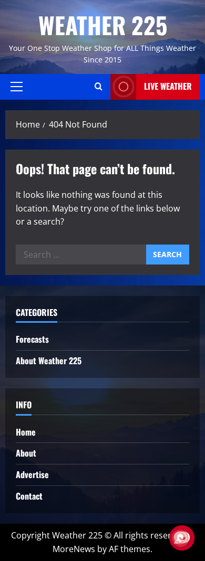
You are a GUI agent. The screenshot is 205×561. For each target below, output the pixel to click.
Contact (29, 496)
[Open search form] (98, 87)
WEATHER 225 (102, 25)
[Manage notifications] (180, 538)
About (26, 453)
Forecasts (32, 339)
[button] (16, 87)
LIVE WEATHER (168, 86)
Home (26, 432)
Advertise (32, 474)
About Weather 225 (48, 360)
